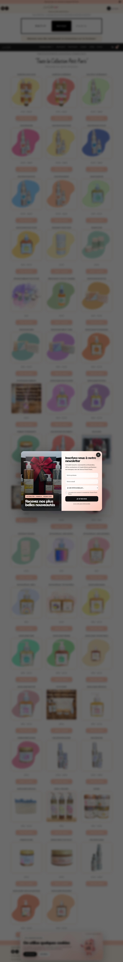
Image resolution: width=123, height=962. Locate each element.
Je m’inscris (82, 499)
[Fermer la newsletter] (98, 455)
